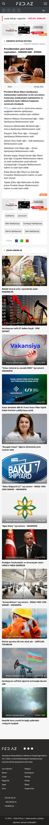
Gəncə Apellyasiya (13, 231)
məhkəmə (9, 215)
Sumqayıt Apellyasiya (32, 223)
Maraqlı (27, 776)
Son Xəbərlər (7, 769)
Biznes (4, 772)
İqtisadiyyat (29, 772)
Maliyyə (28, 769)
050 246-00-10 (10, 802)
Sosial (4, 776)
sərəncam (22, 215)
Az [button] (43, 10)
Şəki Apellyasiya (32, 231)
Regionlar (5, 780)
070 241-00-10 (10, 798)
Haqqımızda (29, 788)
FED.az (7, 108)
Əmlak (27, 780)
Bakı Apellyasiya (12, 223)
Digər (4, 784)
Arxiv (4, 788)
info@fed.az (9, 806)
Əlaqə (27, 784)
